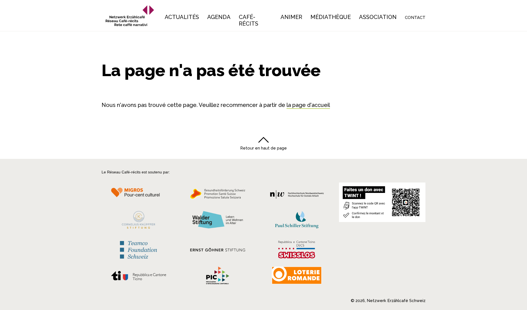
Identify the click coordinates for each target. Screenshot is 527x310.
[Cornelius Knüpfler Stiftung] (138, 221)
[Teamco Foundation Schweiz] (138, 249)
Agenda (219, 17)
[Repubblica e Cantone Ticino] (138, 277)
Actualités (182, 17)
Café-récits (248, 20)
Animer (291, 17)
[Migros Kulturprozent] (138, 195)
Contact (415, 17)
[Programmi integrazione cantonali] (217, 277)
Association (378, 17)
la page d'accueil (308, 105)
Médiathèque (330, 17)
